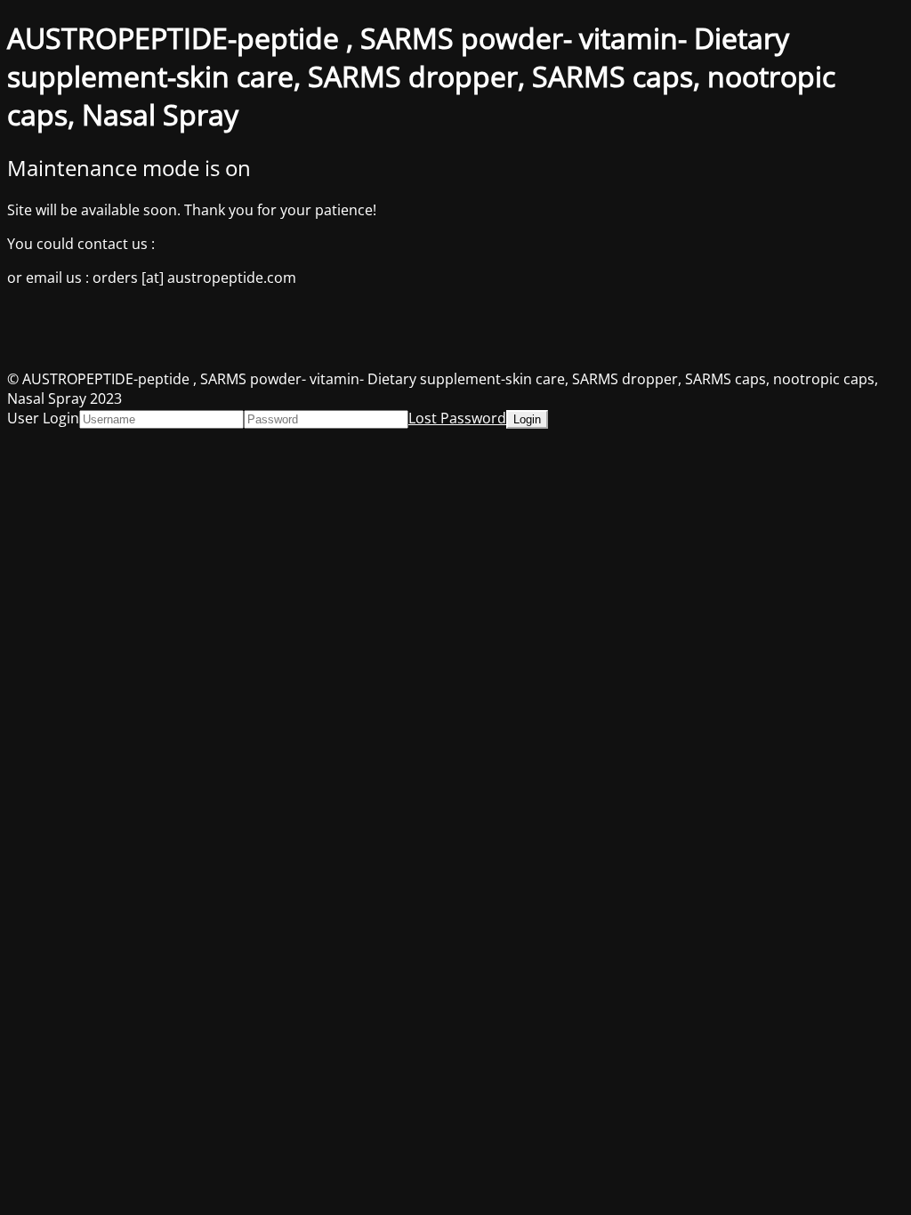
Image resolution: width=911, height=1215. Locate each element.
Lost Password (457, 418)
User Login (43, 418)
